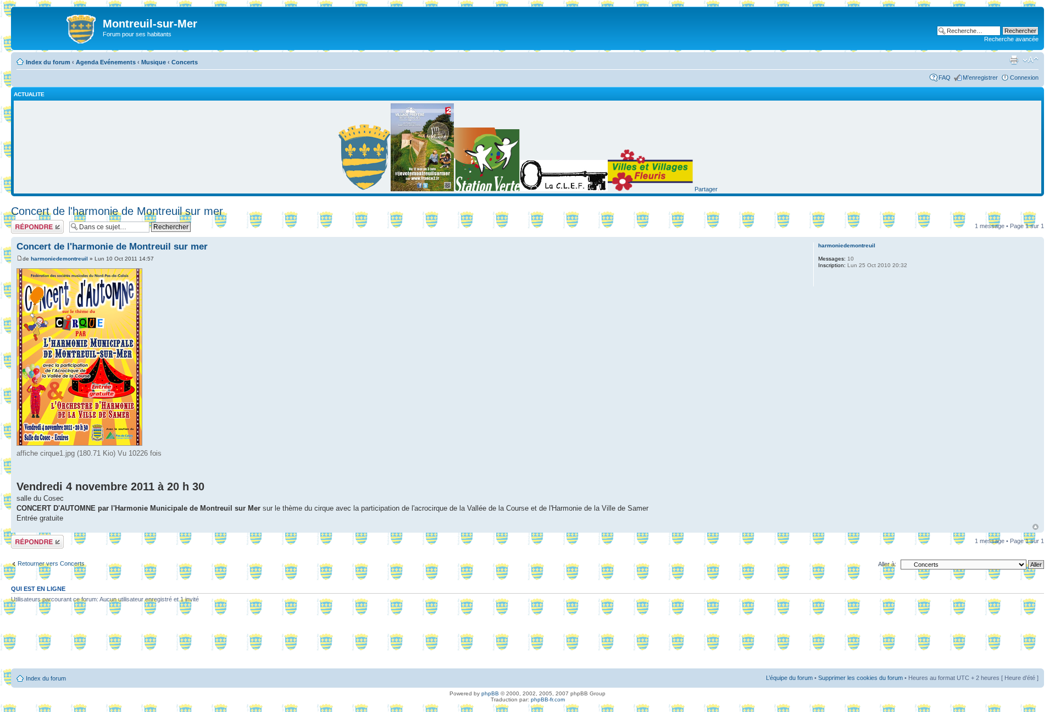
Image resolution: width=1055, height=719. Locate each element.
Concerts (184, 62)
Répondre (24, 223)
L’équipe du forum (789, 677)
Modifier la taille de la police (1031, 60)
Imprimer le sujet (1014, 60)
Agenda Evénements (106, 62)
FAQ (945, 77)
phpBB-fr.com (548, 699)
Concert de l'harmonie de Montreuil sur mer (117, 211)
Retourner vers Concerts (51, 563)
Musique (153, 62)
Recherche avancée (1011, 39)
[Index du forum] (58, 27)
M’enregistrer (980, 77)
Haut (1035, 527)
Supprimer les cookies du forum (860, 677)
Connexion (1024, 77)
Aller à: (887, 564)
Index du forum (48, 62)
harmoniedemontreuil (59, 259)
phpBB (490, 693)
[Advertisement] (527, 640)
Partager (706, 189)
